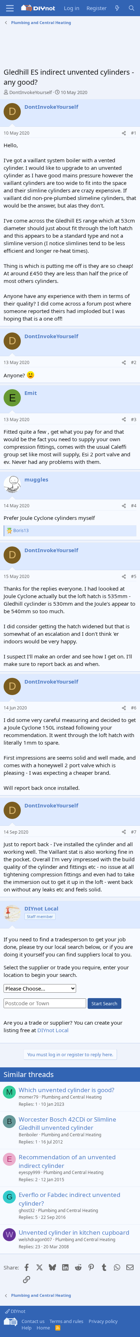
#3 (133, 419)
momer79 (28, 1097)
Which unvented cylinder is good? (66, 1090)
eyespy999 (29, 1172)
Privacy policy (103, 1321)
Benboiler (28, 1135)
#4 (133, 506)
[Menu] (9, 8)
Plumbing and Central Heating (72, 1097)
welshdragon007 (35, 1239)
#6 (133, 708)
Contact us (33, 1321)
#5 (133, 576)
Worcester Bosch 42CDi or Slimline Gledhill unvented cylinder (67, 1123)
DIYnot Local (53, 1030)
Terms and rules (66, 1321)
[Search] (132, 8)
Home (43, 1327)
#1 (133, 133)
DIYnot (17, 1311)
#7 (133, 832)
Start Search (104, 1003)
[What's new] (117, 8)
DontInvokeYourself (30, 92)
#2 (133, 362)
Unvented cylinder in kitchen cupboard (74, 1232)
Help (27, 1327)
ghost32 (27, 1210)
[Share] (124, 133)
